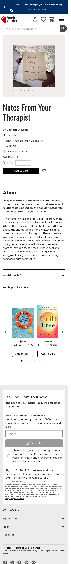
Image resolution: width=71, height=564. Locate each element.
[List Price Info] (4, 151)
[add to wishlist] (44, 170)
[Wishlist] (43, 19)
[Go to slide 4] (35, 361)
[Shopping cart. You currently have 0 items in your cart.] (52, 19)
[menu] (61, 19)
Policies (7, 547)
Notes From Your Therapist (27, 112)
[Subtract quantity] (17, 163)
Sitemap (36, 547)
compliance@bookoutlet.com (14, 499)
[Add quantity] (28, 163)
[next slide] (61, 332)
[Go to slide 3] (30, 361)
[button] (39, 4)
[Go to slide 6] (43, 361)
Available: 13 (10, 156)
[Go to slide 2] (26, 361)
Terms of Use (21, 547)
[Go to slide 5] (39, 361)
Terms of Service (53, 494)
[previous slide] (4, 7)
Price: (9, 146)
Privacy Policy (40, 494)
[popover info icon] (42, 140)
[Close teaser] (12, 10)
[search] (63, 28)
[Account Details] (35, 19)
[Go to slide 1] (22, 361)
